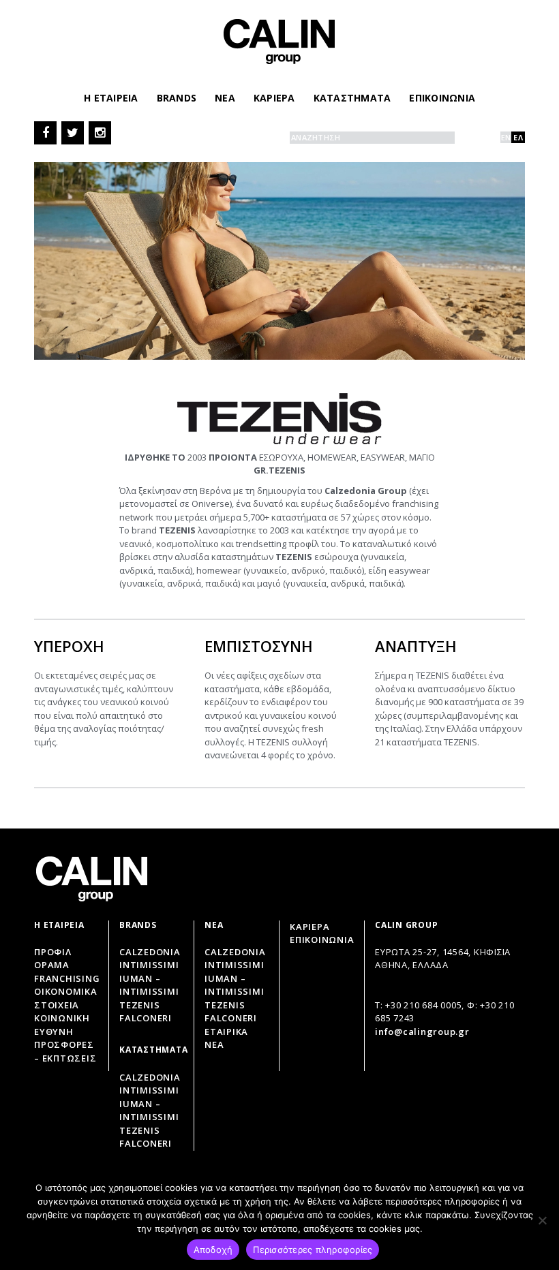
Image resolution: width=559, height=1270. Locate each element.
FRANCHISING (67, 978)
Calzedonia (150, 952)
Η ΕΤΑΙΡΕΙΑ (111, 97)
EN (506, 137)
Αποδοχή (213, 1249)
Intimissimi (149, 965)
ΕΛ (518, 137)
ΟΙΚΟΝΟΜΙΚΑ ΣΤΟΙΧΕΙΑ (65, 998)
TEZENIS (225, 1005)
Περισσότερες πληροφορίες (312, 1249)
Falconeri (145, 1018)
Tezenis (139, 1005)
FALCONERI (231, 1018)
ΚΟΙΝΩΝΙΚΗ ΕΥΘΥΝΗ (62, 1025)
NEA (225, 97)
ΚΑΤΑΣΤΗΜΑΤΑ (352, 97)
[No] (542, 1220)
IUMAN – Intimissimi (149, 985)
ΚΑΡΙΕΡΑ (274, 97)
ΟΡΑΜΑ (52, 965)
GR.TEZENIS (279, 470)
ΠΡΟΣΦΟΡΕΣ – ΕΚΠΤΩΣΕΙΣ (65, 1051)
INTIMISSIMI (234, 965)
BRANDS (177, 97)
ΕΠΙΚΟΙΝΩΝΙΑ (442, 97)
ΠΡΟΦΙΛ (53, 952)
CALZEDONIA (235, 952)
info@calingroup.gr (422, 1031)
